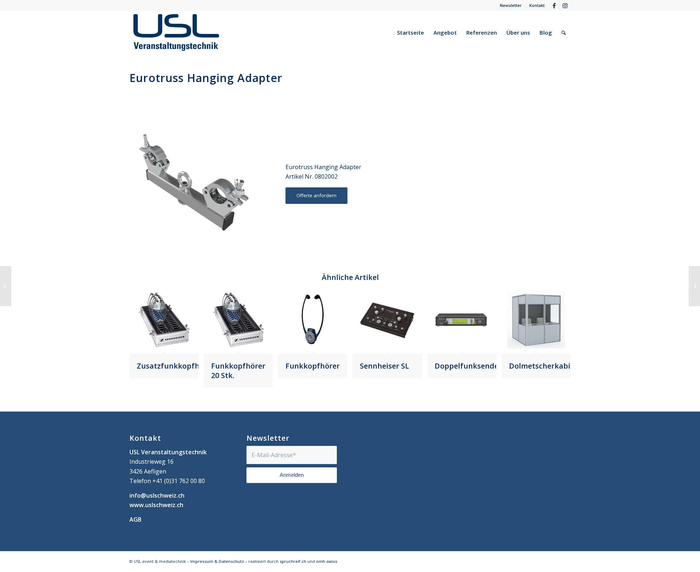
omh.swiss (326, 561)
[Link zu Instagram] (565, 5)
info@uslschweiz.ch (156, 495)
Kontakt (537, 5)
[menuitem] (511, 5)
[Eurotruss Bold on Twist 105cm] (694, 286)
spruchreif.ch (293, 561)
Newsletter (511, 5)
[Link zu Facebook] (554, 5)
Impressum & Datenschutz (217, 561)
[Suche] (564, 32)
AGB (135, 519)
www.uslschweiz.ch (156, 505)
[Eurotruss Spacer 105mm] (5, 286)
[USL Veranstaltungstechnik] (176, 32)
